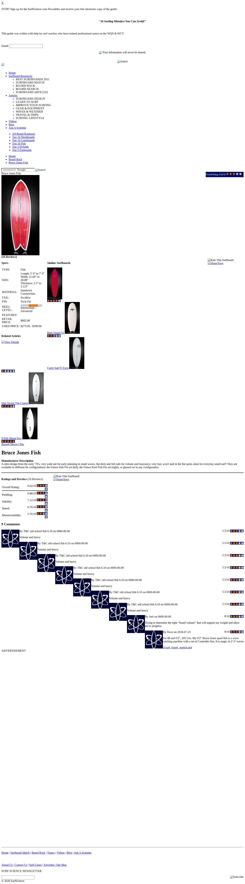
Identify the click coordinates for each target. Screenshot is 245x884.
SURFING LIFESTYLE (30, 118)
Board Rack (15, 159)
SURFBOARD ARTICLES (32, 92)
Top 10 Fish (19, 143)
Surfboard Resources (20, 76)
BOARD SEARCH (27, 88)
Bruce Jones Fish (18, 162)
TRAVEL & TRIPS (27, 114)
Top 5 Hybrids (20, 146)
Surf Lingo (35, 864)
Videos (13, 121)
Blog (11, 124)
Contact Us (21, 864)
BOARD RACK (25, 85)
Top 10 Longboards (23, 140)
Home (12, 72)
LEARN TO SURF (27, 101)
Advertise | (49, 864)
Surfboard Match (20, 852)
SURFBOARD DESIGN (30, 98)
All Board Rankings (23, 133)
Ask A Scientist (17, 127)
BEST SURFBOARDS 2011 (32, 79)
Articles (13, 95)
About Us (7, 864)
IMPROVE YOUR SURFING (33, 105)
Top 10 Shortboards (23, 137)
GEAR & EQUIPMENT (30, 108)
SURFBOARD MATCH (30, 82)
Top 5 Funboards (22, 150)
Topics (51, 852)
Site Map (61, 864)
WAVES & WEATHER (29, 111)
